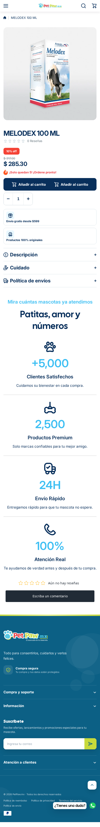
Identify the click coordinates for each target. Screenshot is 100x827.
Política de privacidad (43, 800)
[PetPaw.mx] (50, 6)
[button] (94, 5)
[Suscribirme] (90, 743)
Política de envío (12, 805)
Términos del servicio (70, 800)
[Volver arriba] (92, 785)
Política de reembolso (15, 800)
